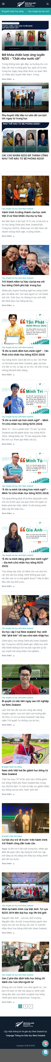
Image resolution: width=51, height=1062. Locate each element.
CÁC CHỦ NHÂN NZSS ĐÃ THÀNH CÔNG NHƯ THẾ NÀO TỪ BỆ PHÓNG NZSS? (25, 157)
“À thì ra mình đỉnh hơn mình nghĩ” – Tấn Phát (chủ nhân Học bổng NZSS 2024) (25, 352)
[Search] (48, 4)
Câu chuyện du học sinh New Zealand (17, 209)
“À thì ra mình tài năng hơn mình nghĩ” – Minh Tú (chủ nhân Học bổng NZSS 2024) (25, 491)
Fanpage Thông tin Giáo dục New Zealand (25, 1035)
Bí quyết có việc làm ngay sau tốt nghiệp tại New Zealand (25, 702)
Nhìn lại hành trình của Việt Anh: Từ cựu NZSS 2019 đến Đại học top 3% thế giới (25, 910)
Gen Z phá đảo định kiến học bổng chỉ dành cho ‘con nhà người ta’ (23, 980)
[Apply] (45, 1043)
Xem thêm (7, 79)
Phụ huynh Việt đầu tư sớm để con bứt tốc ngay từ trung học (24, 117)
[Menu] (3, 4)
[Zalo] (45, 1052)
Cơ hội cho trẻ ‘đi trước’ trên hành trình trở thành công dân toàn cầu (24, 841)
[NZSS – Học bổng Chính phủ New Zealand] (26, 4)
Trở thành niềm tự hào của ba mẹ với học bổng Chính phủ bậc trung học (23, 283)
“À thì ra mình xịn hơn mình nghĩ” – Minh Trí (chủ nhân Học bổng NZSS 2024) (25, 422)
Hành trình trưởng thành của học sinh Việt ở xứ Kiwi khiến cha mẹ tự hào (24, 214)
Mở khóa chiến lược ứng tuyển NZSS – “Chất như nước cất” (23, 56)
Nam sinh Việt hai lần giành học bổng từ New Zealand (25, 772)
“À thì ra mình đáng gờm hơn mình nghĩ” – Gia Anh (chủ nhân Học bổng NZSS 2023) (25, 562)
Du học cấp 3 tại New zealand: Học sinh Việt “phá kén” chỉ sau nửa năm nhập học (25, 633)
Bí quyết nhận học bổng (12, 11)
